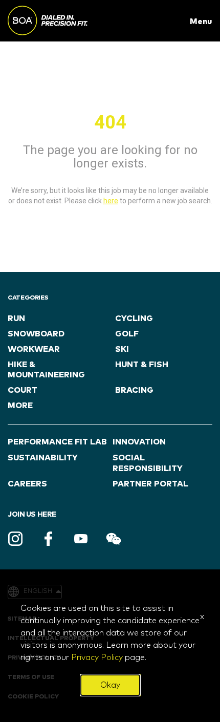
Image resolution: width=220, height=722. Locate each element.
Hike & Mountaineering (46, 369)
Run (16, 318)
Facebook (48, 538)
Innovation (139, 442)
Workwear (34, 349)
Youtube (81, 538)
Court (22, 390)
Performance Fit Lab (57, 442)
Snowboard (36, 334)
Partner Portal (150, 484)
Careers (27, 484)
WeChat (113, 538)
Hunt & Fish (141, 364)
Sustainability (43, 458)
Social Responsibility (148, 463)
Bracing (134, 390)
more (20, 405)
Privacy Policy (97, 657)
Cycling (134, 318)
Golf (127, 334)
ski (122, 349)
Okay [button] (110, 685)
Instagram (15, 538)
